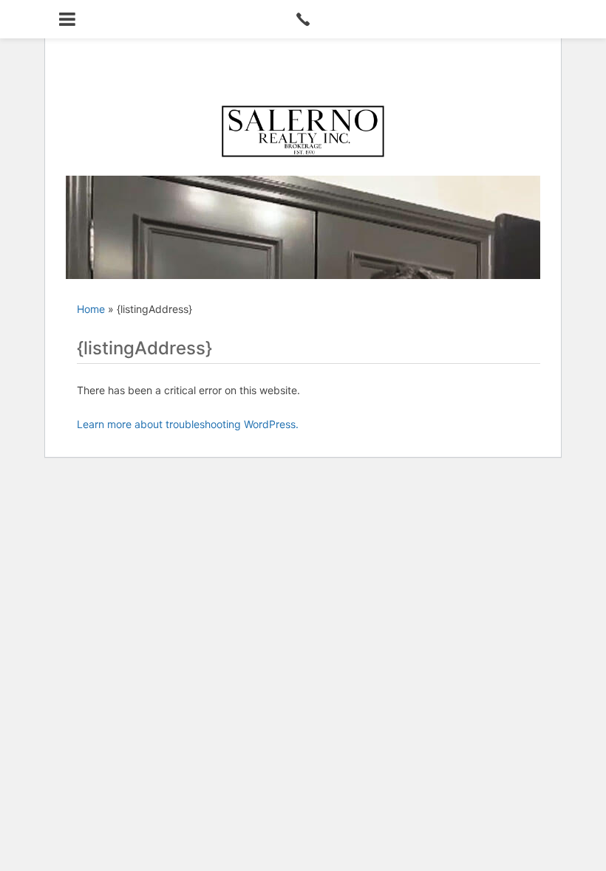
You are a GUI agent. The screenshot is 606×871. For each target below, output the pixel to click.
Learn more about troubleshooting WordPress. (188, 424)
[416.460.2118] (303, 19)
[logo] (303, 131)
